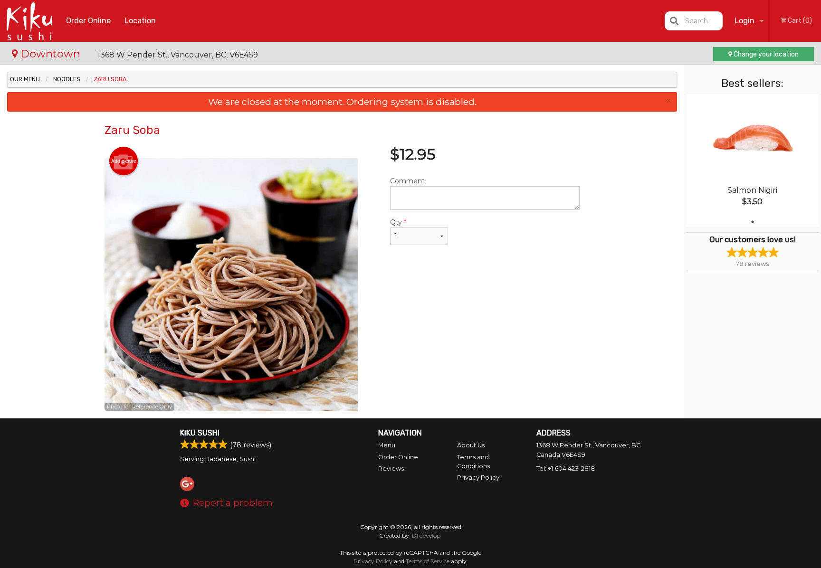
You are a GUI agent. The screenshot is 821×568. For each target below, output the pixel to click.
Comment (407, 181)
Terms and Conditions (473, 462)
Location (140, 20)
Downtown (50, 53)
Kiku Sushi (200, 432)
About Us (471, 445)
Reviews (391, 468)
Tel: (565, 468)
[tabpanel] (752, 160)
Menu (386, 445)
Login (744, 20)
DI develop (426, 535)
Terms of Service (427, 561)
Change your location (765, 54)
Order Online (88, 20)
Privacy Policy (478, 477)
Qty (398, 222)
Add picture (123, 161)
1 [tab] (752, 222)
